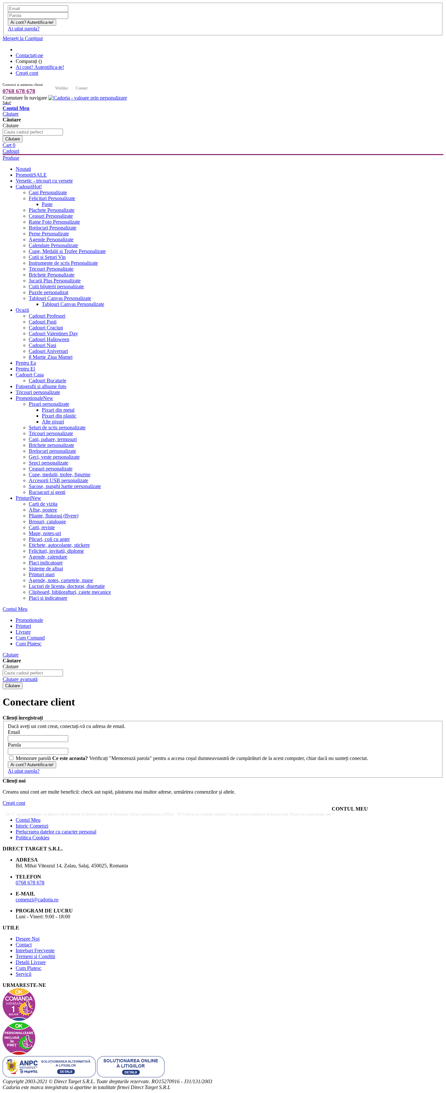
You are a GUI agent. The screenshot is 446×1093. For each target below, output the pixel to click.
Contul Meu (15, 609)
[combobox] (33, 132)
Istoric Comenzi (32, 826)
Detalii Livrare (31, 962)
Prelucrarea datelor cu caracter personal (56, 831)
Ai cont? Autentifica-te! (40, 67)
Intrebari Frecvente (35, 950)
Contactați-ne (29, 55)
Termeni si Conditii (35, 956)
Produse (11, 158)
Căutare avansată (20, 679)
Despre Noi (28, 939)
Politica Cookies (32, 837)
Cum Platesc (28, 968)
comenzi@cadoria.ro (37, 899)
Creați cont (27, 73)
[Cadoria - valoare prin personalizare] (87, 98)
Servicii (23, 974)
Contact (82, 88)
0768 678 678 (19, 91)
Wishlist (61, 88)
